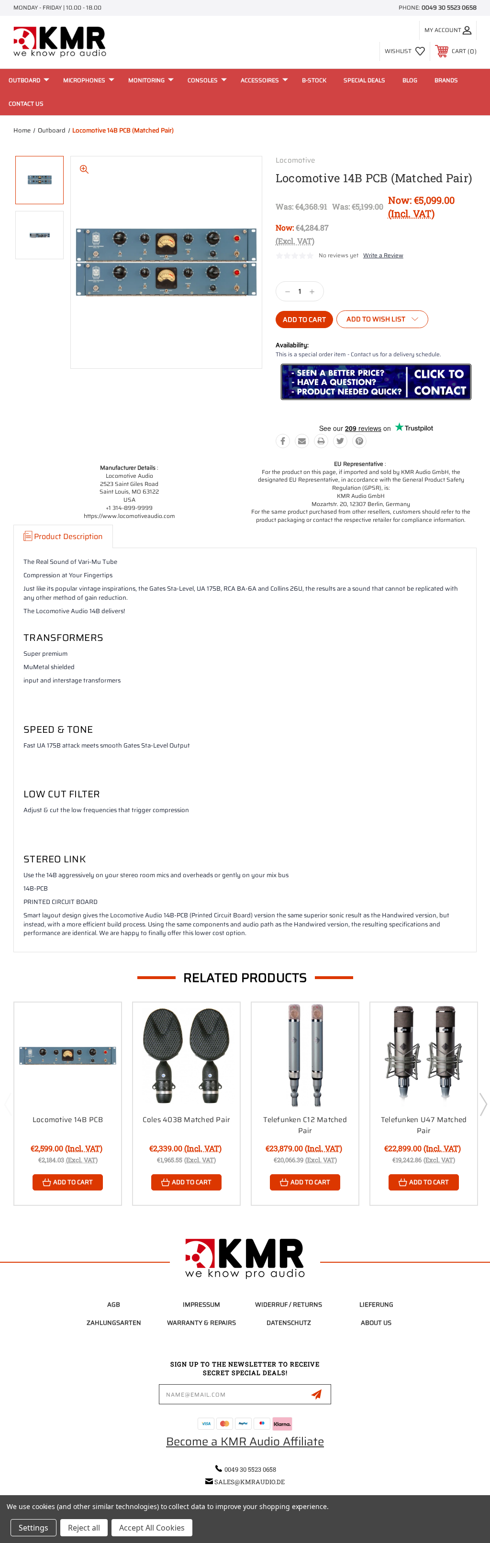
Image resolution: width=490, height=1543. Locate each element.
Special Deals (364, 80)
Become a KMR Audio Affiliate (245, 1442)
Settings (33, 1527)
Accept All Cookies (152, 1527)
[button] (375, 382)
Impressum (201, 1305)
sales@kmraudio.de (249, 1481)
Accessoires (260, 80)
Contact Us (26, 103)
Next (483, 1104)
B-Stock (314, 80)
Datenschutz (289, 1323)
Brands (446, 80)
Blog (409, 80)
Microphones (84, 80)
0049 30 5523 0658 (449, 7)
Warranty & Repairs (201, 1323)
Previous (7, 1104)
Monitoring (146, 80)
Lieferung (376, 1305)
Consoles (203, 80)
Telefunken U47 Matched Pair (424, 1125)
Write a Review (383, 255)
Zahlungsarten (114, 1323)
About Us (376, 1323)
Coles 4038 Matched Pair (187, 1119)
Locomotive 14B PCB (68, 1119)
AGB (113, 1305)
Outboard (24, 80)
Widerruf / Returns (288, 1305)
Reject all (84, 1527)
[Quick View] (101, 1021)
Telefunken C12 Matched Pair (305, 1125)
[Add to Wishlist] (101, 1044)
